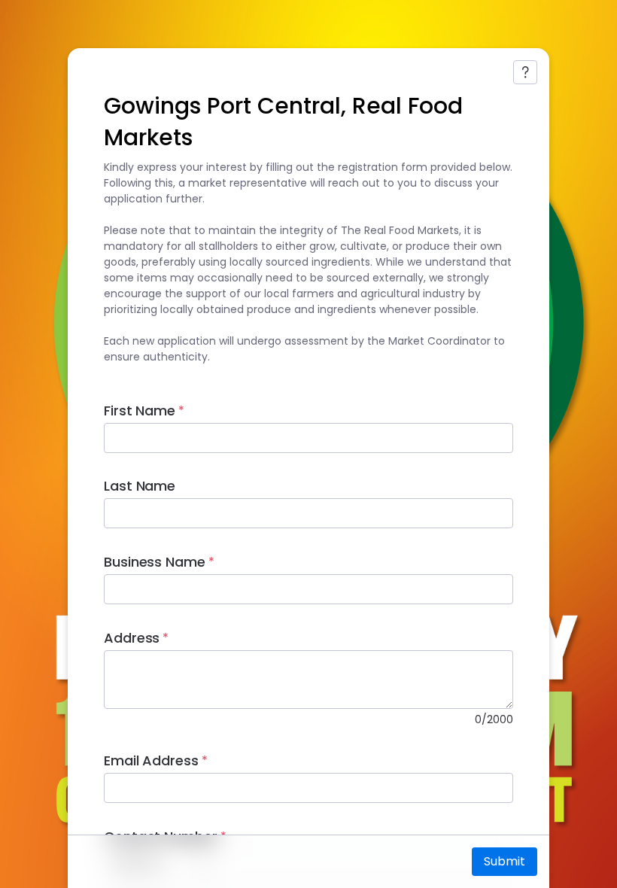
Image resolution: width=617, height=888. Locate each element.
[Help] (525, 72)
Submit (504, 861)
